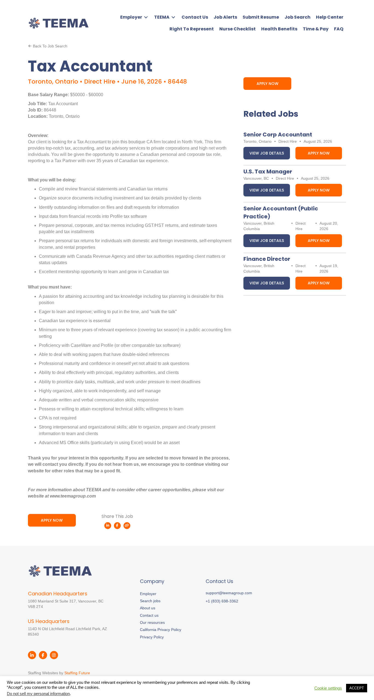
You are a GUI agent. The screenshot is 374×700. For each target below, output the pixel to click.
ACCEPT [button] (356, 688)
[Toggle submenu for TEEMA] (173, 17)
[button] (52, 520)
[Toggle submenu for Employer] (146, 17)
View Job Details (266, 153)
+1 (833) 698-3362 (222, 601)
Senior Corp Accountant (277, 134)
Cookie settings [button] (328, 688)
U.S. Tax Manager (267, 171)
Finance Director (266, 259)
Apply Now (319, 153)
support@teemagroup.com (229, 593)
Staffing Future (77, 673)
